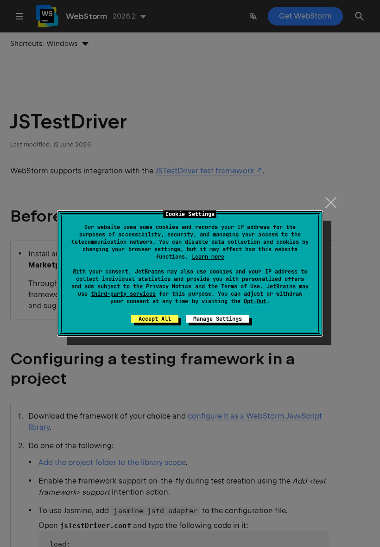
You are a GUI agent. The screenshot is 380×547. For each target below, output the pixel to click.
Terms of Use (240, 286)
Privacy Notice (168, 286)
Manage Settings (217, 319)
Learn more (208, 257)
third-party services (123, 294)
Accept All (155, 319)
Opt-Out (255, 301)
